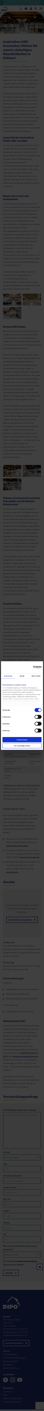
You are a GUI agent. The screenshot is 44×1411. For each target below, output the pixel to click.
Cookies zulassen (22, 740)
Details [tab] (22, 676)
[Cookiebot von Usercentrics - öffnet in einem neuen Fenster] (31, 667)
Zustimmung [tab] (8, 676)
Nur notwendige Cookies (22, 745)
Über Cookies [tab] (36, 676)
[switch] (38, 718)
